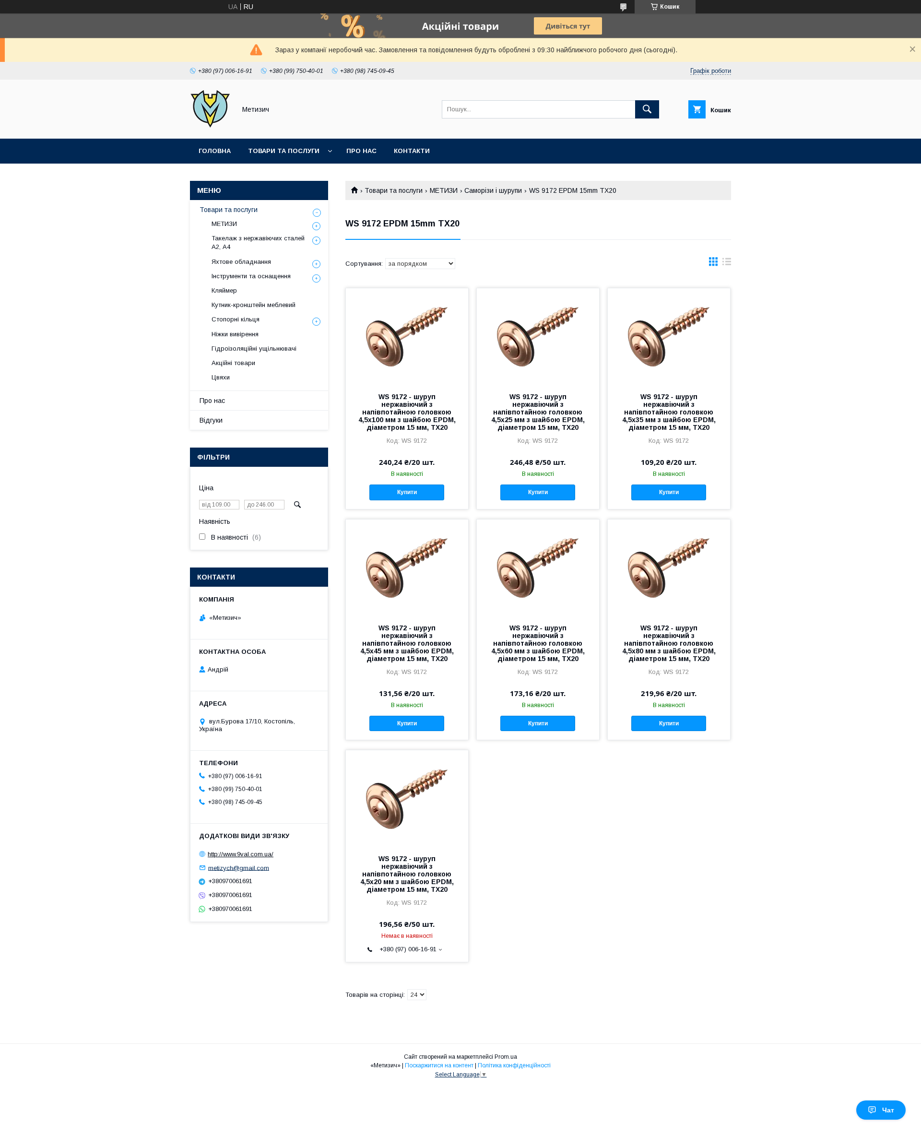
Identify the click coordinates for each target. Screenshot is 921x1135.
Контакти (412, 150)
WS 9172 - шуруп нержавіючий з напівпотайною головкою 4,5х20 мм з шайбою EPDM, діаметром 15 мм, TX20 (407, 874)
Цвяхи (221, 377)
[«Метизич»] (210, 126)
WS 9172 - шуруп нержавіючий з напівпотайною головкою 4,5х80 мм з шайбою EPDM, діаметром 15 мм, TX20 (669, 643)
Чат (888, 1110)
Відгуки (211, 420)
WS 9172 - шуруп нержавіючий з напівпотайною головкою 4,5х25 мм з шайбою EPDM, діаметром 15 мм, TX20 (538, 412)
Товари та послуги (283, 150)
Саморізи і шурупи (493, 190)
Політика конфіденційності (514, 1065)
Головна (215, 150)
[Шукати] (647, 109)
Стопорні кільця (236, 319)
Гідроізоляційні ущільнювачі (254, 348)
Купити (407, 492)
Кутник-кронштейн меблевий (253, 304)
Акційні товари (233, 363)
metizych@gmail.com (238, 867)
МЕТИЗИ (444, 190)
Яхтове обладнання (241, 261)
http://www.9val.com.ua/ (240, 854)
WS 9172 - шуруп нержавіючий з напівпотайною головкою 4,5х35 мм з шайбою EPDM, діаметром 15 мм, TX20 (669, 412)
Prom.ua (506, 1056)
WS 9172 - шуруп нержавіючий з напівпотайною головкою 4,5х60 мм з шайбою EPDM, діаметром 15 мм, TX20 (538, 643)
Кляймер (224, 290)
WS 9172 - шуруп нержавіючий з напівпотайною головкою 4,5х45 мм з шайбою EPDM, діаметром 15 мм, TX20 (407, 643)
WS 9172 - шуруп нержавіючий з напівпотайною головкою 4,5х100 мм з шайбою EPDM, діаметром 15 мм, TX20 (407, 412)
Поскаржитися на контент (439, 1065)
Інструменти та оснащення (251, 276)
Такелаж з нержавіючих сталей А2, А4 (258, 242)
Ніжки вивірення (235, 334)
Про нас (361, 150)
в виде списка (726, 264)
